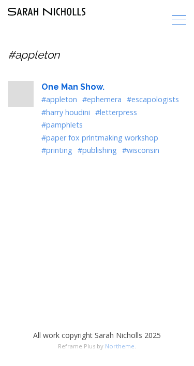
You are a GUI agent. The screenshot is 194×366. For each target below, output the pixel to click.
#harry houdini (65, 112)
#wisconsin (140, 150)
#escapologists (153, 99)
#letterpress (116, 112)
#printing (56, 150)
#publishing (97, 150)
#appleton (59, 99)
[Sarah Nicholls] (46, 12)
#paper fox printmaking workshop (99, 138)
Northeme (120, 346)
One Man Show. (73, 87)
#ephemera (102, 99)
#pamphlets (62, 125)
